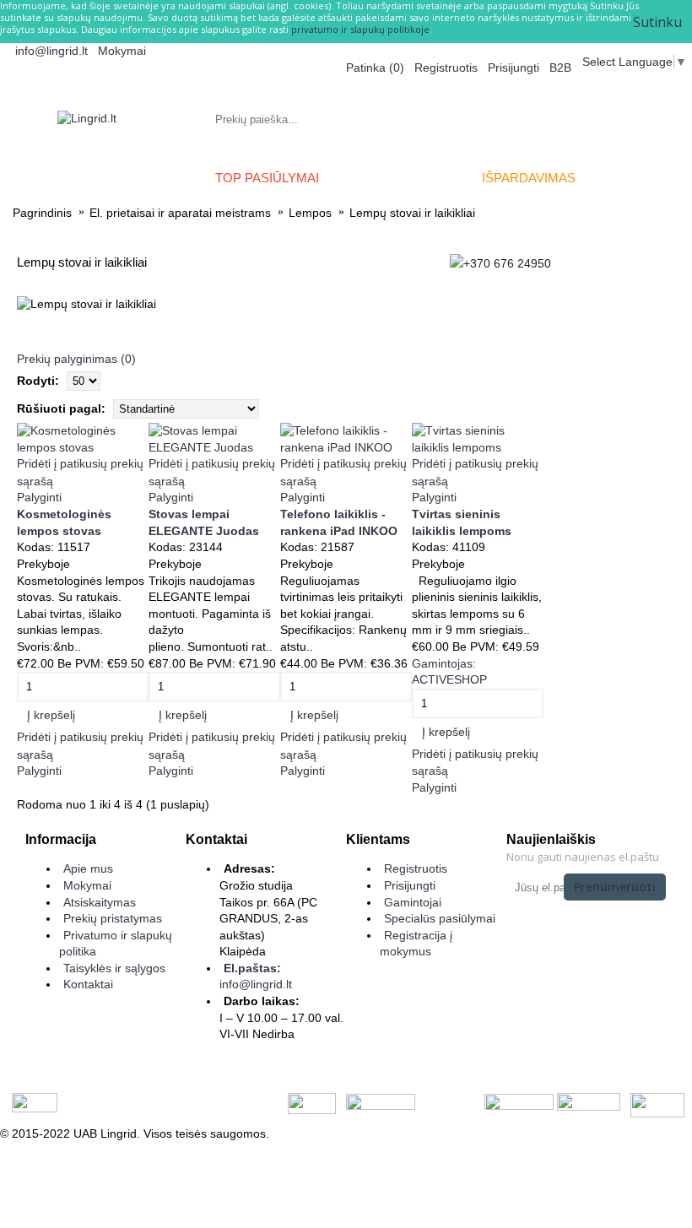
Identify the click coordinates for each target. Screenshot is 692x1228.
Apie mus (88, 868)
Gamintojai (412, 902)
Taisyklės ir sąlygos (114, 968)
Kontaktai (88, 984)
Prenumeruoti (615, 887)
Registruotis (415, 868)
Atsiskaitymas (99, 902)
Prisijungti (409, 885)
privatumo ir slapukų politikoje (360, 29)
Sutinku (657, 22)
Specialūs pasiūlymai (439, 918)
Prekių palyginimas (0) (76, 358)
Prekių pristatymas (112, 918)
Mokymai (87, 885)
